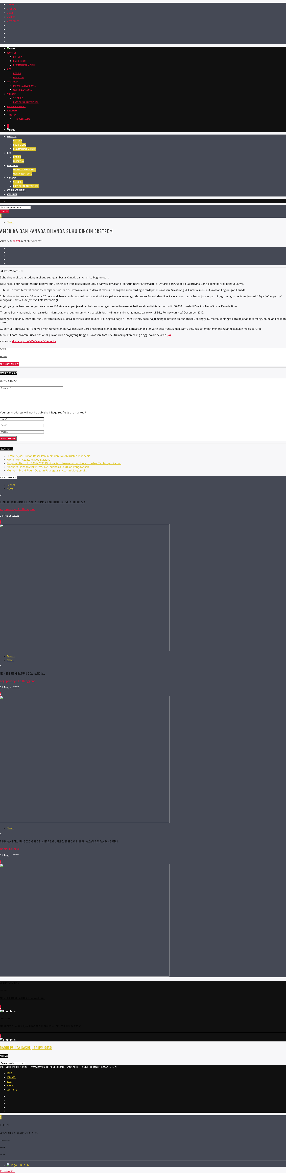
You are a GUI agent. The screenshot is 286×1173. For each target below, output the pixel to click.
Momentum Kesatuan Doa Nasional (29, 459)
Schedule (18, 98)
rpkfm (16, 241)
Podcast (13, 9)
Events (11, 485)
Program (11, 94)
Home (11, 5)
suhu (26, 341)
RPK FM (25, 1165)
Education (18, 78)
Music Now (12, 82)
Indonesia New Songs (24, 86)
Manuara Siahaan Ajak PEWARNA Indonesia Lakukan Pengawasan (48, 467)
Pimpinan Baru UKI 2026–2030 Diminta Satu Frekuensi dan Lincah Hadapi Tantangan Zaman (64, 463)
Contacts (14, 21)
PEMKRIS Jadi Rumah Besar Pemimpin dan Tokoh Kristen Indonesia (48, 456)
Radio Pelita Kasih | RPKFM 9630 (26, 1048)
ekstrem (17, 341)
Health (17, 73)
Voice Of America (45, 341)
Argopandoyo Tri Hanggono (17, 509)
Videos (12, 17)
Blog (11, 13)
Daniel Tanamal (10, 849)
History (17, 57)
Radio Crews (19, 61)
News (10, 222)
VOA (32, 341)
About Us (11, 53)
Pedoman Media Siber (24, 65)
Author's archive (9, 364)
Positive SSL (7, 1171)
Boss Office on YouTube (26, 102)
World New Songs (22, 90)
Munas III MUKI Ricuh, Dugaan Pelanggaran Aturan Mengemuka (47, 470)
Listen (12, 115)
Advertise (12, 111)
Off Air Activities (16, 106)
